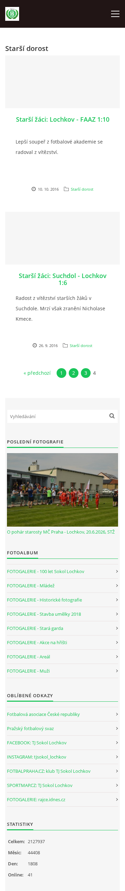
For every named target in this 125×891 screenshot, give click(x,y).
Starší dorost (82, 189)
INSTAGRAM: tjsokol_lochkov (36, 757)
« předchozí (37, 373)
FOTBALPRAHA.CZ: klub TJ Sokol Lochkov (49, 771)
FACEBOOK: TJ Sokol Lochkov (37, 742)
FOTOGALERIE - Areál (28, 657)
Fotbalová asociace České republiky (43, 714)
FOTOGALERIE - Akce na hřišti (37, 642)
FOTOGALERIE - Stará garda (35, 628)
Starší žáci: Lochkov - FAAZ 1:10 (62, 119)
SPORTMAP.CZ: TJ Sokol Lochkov (40, 785)
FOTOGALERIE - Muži (28, 671)
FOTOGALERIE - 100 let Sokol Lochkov (45, 571)
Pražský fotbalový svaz (30, 728)
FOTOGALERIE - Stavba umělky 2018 (44, 614)
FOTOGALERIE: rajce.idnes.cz (36, 799)
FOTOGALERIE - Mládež (31, 585)
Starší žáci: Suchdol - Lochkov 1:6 (63, 279)
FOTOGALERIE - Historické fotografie (44, 600)
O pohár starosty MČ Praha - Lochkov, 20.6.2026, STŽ (61, 532)
